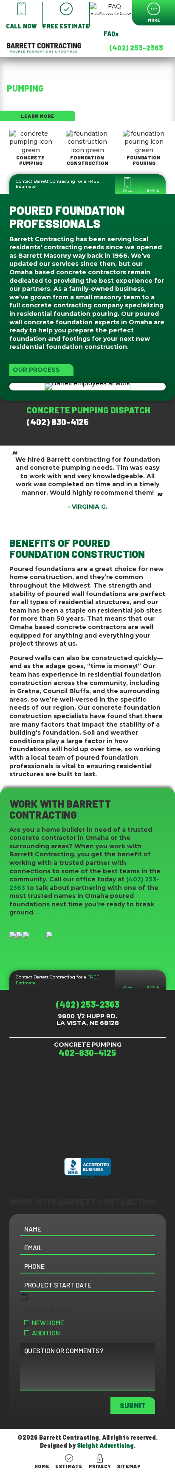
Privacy (100, 1466)
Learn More (37, 116)
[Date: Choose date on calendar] (24, 1296)
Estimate (68, 1466)
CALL (127, 190)
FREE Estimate (57, 980)
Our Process (36, 369)
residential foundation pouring (67, 314)
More (154, 19)
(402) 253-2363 (136, 48)
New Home (48, 1322)
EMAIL (153, 190)
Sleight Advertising (105, 1445)
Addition (46, 1333)
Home (41, 1466)
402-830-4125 (87, 1052)
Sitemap (129, 1466)
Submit (133, 1406)
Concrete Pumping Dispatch (89, 416)
